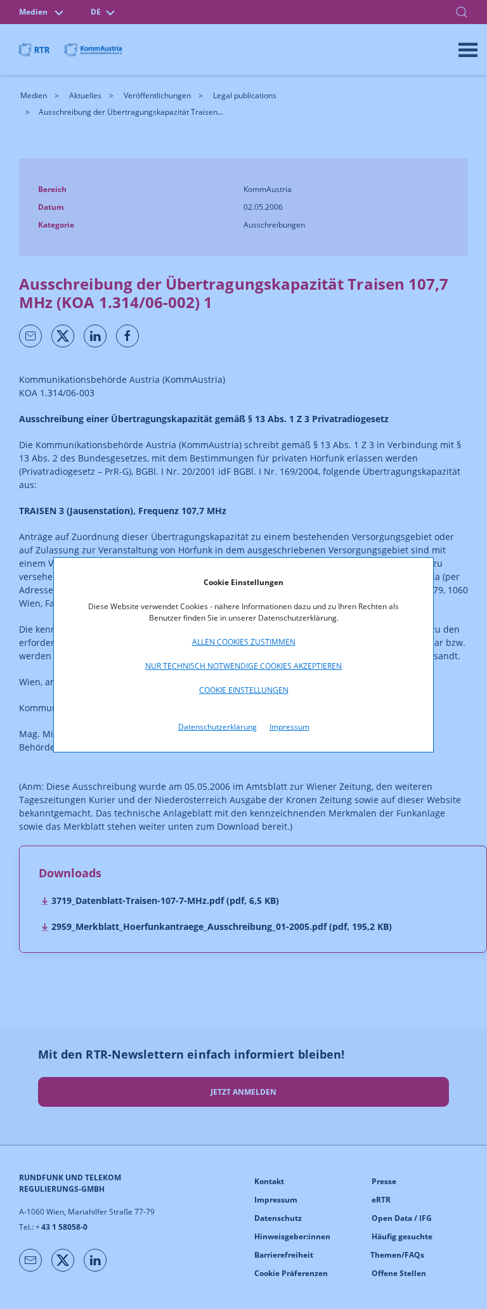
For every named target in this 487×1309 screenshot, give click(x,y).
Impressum (289, 726)
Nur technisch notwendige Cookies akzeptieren (243, 666)
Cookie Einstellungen (244, 690)
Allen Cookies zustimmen (243, 641)
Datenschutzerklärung (217, 726)
